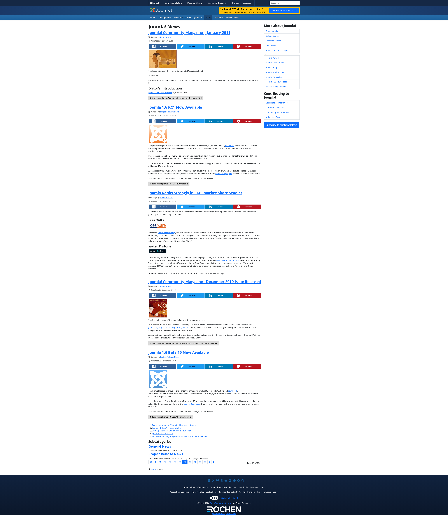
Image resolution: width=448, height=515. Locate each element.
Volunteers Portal (273, 117)
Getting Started (273, 36)
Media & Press (232, 17)
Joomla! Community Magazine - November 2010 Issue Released (180, 436)
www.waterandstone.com (227, 260)
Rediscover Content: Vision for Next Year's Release (174, 425)
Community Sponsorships (277, 112)
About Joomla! (164, 17)
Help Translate (249, 492)
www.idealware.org (166, 232)
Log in (275, 492)
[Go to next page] (209, 462)
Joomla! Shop (271, 67)
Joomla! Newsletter (274, 77)
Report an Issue (264, 492)
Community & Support (217, 3)
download (229, 145)
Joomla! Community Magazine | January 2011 (189, 32)
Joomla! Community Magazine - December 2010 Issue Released (204, 281)
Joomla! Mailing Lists (275, 72)
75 (165, 462)
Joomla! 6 (198, 17)
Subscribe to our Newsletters (281, 124)
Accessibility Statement (180, 492)
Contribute (218, 17)
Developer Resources (242, 3)
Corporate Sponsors (275, 107)
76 (170, 462)
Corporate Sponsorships (277, 103)
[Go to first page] (150, 462)
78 (180, 462)
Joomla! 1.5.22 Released (162, 433)
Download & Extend (174, 3)
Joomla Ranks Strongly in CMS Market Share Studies (195, 192)
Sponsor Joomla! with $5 (230, 492)
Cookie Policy (211, 492)
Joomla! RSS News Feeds (276, 82)
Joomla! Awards (273, 58)
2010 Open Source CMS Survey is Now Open (171, 430)
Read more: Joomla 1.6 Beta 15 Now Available (171, 417)
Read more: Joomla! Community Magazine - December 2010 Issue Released (184, 343)
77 (175, 462)
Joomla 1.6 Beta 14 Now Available (166, 428)
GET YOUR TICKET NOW (284, 10)
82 (200, 462)
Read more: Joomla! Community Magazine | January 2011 (176, 98)
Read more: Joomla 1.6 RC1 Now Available (169, 183)
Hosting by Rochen (224, 513)
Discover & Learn (195, 3)
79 (185, 462)
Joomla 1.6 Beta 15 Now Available (178, 352)
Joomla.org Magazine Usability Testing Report (168, 327)
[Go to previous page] (155, 462)
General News (166, 37)
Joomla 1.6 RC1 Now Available (175, 107)
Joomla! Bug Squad (223, 173)
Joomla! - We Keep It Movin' (160, 92)
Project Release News (169, 111)
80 (190, 462)
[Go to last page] (214, 462)
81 (195, 462)
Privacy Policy (198, 492)
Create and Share (273, 40)
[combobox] (285, 3)
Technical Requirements (276, 86)
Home (152, 17)
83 (205, 462)
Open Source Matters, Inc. (221, 503)
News (208, 17)
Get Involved (271, 45)
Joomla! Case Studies (275, 62)
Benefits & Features (182, 17)
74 (160, 462)
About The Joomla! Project (277, 50)
